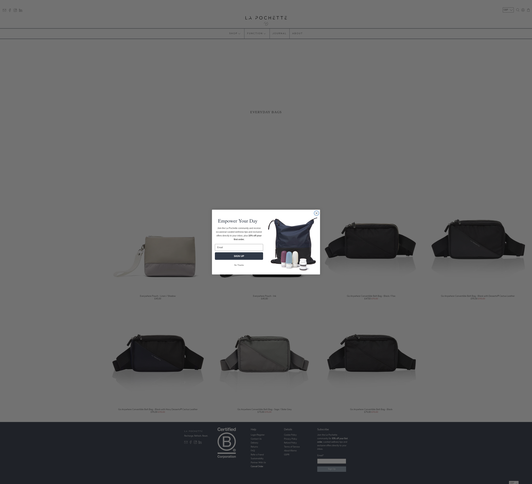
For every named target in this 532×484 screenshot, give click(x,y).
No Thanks (239, 265)
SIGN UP (239, 256)
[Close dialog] (316, 213)
